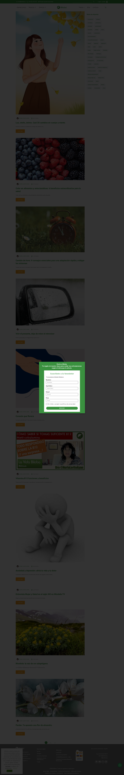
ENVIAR (62, 408)
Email (48, 392)
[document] (62, 387)
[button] (83, 363)
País (47, 398)
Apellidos (49, 386)
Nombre (48, 380)
